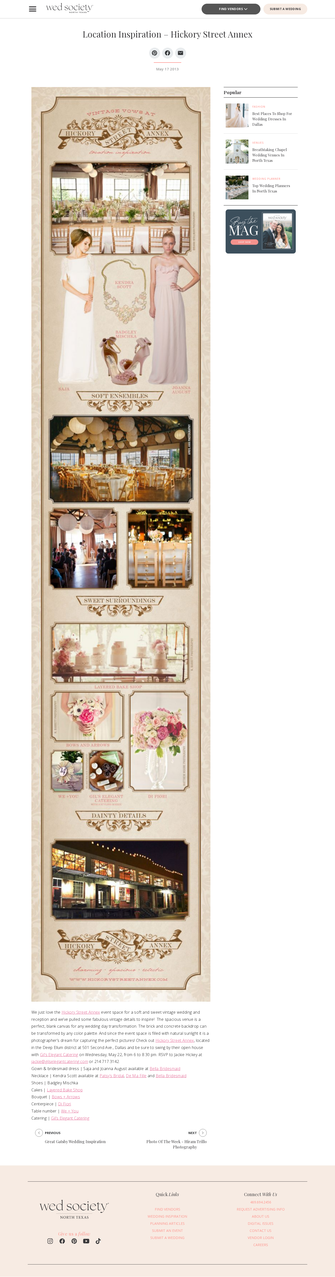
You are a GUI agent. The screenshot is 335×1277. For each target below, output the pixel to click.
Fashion (258, 106)
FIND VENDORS (231, 9)
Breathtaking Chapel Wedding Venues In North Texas (269, 155)
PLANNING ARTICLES (167, 1223)
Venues (258, 142)
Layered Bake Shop (65, 1090)
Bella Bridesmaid (165, 1068)
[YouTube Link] (86, 1242)
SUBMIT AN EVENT (167, 1230)
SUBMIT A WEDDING (285, 9)
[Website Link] (74, 1221)
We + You (69, 1111)
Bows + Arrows (66, 1096)
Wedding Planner (266, 178)
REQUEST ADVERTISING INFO (261, 1209)
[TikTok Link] (98, 1242)
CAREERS (260, 1244)
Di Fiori (64, 1104)
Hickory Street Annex (81, 1012)
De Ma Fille (136, 1075)
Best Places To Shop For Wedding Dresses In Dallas (272, 119)
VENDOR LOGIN (261, 1237)
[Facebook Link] (62, 1242)
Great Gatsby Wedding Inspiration (75, 1141)
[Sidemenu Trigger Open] (33, 9)
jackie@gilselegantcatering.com (59, 1061)
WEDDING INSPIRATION (167, 1216)
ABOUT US (260, 1216)
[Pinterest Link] (74, 1242)
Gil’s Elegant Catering (59, 1054)
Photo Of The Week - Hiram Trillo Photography (176, 1144)
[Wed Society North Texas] (69, 9)
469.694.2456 (260, 1202)
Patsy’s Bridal (112, 1075)
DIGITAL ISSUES (260, 1223)
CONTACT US (260, 1230)
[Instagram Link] (50, 1242)
